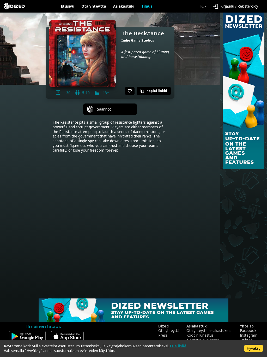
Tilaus (146, 6)
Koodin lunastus (200, 335)
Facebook (248, 330)
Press (163, 335)
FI (202, 6)
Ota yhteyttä (93, 6)
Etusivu (67, 6)
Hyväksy (253, 348)
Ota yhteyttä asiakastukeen (209, 330)
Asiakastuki (123, 6)
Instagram (248, 335)
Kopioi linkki (153, 91)
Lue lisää (178, 345)
